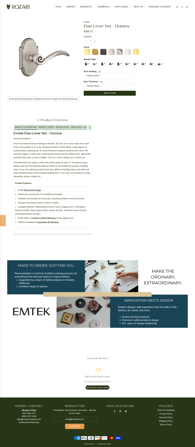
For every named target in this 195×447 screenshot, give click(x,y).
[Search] (177, 6)
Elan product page (32, 190)
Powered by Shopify (104, 444)
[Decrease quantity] (86, 41)
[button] (25, 127)
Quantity (88, 36)
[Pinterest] (125, 411)
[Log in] (182, 6)
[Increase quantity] (94, 41)
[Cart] (187, 6)
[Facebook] (114, 411)
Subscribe (74, 426)
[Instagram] (120, 411)
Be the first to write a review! (97, 387)
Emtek (86, 22)
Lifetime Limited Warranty (43, 218)
